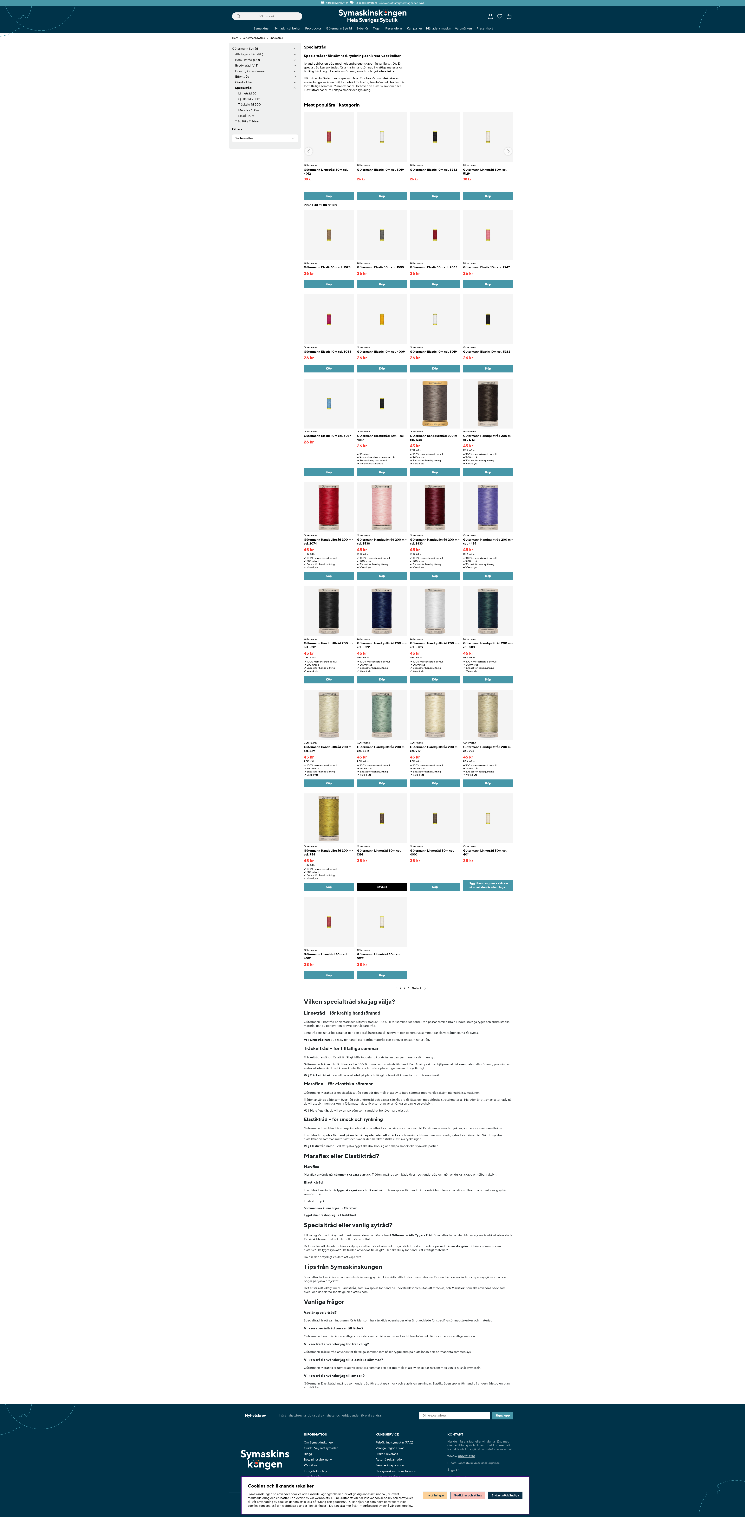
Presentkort (484, 28)
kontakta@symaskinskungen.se (479, 1463)
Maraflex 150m (248, 110)
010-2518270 (466, 1456)
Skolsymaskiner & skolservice (396, 1471)
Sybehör (362, 28)
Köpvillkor (311, 1465)
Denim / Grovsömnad (250, 71)
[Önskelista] (500, 16)
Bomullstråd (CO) (247, 60)
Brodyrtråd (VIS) (246, 66)
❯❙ (426, 988)
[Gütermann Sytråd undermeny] (295, 49)
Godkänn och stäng (468, 1495)
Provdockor (313, 28)
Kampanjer (414, 28)
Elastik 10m (246, 116)
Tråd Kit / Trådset (247, 121)
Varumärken (463, 28)
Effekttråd (242, 77)
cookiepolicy (403, 1506)
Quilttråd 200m (249, 99)
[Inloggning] (490, 16)
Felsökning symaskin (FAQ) (394, 1442)
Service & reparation (390, 1465)
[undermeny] (295, 54)
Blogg (308, 1454)
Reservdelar (393, 28)
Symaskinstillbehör (287, 28)
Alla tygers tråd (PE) (249, 54)
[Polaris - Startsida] (372, 16)
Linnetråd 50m (248, 93)
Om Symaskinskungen (319, 1442)
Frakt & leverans (387, 1454)
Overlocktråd (244, 82)
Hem (235, 38)
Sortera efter (244, 138)
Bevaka (382, 887)
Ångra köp (454, 1470)
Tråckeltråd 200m (250, 105)
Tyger (377, 28)
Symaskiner (262, 28)
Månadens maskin (438, 28)
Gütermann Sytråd (339, 28)
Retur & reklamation (390, 1460)
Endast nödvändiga (505, 1495)
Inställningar (435, 1495)
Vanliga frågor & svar (390, 1448)
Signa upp (502, 1415)
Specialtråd (276, 38)
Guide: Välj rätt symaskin (321, 1448)
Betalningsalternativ (318, 1460)
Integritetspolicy (315, 1471)
